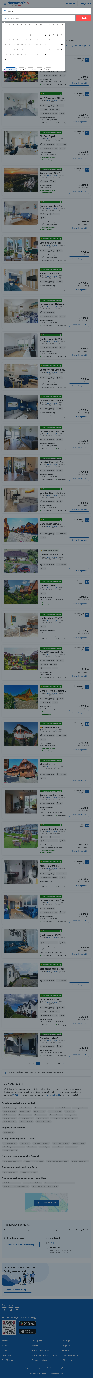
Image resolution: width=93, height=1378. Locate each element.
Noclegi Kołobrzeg (10, 1108)
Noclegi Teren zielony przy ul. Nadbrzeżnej (59, 1183)
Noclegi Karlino (42, 1118)
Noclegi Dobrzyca (9, 1118)
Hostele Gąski (71, 1147)
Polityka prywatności (70, 1355)
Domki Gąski (25, 1143)
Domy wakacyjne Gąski (60, 1143)
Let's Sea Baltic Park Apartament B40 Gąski (52, 244)
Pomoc (5, 1345)
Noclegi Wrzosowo (26, 1118)
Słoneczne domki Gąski (52, 968)
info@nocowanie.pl (57, 1243)
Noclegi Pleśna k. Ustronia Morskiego (64, 1118)
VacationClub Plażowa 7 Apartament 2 (53, 306)
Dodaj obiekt (85, 3)
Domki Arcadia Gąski (51, 1038)
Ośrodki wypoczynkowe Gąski (13, 1147)
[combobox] (44, 11)
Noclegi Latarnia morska (11, 1183)
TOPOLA (15, 1095)
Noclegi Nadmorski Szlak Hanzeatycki (45, 1186)
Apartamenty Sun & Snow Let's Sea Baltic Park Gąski (51, 209)
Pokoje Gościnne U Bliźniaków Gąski (52, 729)
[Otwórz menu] (4, 3)
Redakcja (66, 1340)
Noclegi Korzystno (26, 1121)
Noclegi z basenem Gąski (12, 1161)
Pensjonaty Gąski (78, 1143)
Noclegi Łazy (70, 1111)
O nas (4, 1350)
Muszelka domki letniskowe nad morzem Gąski (52, 767)
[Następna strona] (63, 1064)
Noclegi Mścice (40, 1115)
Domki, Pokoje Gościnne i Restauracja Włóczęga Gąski (53, 693)
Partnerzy (66, 1350)
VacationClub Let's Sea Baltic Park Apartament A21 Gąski (52, 372)
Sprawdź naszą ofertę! (16, 1289)
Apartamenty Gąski (10, 1143)
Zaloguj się (70, 3)
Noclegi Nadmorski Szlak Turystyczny (16, 1186)
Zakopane (65, 1368)
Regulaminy (67, 1359)
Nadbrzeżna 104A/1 (50, 935)
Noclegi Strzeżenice (43, 1121)
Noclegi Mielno (26, 1108)
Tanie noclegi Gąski (10, 1172)
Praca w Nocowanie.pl (41, 1350)
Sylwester (43, 1368)
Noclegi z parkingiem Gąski (34, 1161)
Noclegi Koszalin (9, 1115)
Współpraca (37, 1340)
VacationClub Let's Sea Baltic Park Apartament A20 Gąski (52, 496)
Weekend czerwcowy (54, 1368)
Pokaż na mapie (52, 100)
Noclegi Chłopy (39, 1111)
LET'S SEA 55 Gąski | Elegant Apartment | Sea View (53, 101)
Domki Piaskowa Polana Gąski (53, 653)
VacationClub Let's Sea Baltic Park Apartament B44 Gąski (52, 434)
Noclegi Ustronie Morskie (43, 1108)
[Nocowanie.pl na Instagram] (17, 1309)
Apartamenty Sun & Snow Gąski (50, 174)
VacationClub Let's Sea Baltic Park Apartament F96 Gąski (52, 403)
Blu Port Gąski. (47, 136)
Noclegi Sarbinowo (63, 1108)
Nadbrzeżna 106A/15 (51, 618)
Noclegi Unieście (25, 1115)
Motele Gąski (44, 1147)
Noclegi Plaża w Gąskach (32, 1183)
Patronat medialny (39, 1360)
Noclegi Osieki (71, 1115)
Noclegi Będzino (55, 1115)
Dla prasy (66, 1345)
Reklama (35, 1345)
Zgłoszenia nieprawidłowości (44, 1355)
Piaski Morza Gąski (50, 999)
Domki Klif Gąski (48, 585)
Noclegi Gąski (24, 1111)
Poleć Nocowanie (9, 1360)
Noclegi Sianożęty (10, 1111)
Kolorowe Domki (53, 1095)
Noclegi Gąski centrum (28, 1172)
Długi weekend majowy (32, 1368)
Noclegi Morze (8, 1132)
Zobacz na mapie (48, 1202)
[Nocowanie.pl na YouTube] (10, 1309)
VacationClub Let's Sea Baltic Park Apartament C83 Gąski (52, 465)
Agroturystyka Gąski (10, 1150)
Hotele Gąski (58, 1147)
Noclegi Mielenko (55, 1111)
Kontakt (5, 1340)
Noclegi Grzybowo (80, 1108)
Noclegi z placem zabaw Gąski (57, 1161)
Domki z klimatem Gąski (53, 829)
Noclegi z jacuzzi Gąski (79, 1161)
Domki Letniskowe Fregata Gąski (49, 525)
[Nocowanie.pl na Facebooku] (4, 1309)
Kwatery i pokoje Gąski (41, 1143)
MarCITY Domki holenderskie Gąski (50, 867)
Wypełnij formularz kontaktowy (20, 1244)
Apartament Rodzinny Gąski (51, 796)
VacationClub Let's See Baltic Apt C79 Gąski (52, 901)
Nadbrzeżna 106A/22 (51, 339)
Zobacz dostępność (79, 83)
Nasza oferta (7, 1355)
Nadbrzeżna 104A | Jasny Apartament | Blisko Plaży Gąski (50, 276)
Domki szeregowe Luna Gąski (52, 556)
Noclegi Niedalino (9, 1121)
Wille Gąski (31, 1147)
